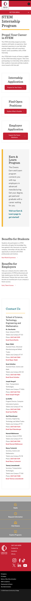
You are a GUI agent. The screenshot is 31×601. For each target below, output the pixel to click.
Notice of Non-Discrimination (8, 579)
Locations (14, 551)
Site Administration (6, 586)
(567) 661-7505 (15, 409)
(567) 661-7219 (15, 459)
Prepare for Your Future (14, 87)
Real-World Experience (9, 257)
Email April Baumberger (13, 429)
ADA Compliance (5, 581)
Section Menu (14, 12)
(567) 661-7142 (15, 392)
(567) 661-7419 (15, 337)
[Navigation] (29, 4)
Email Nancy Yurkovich (13, 461)
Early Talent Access (8, 285)
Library (13, 554)
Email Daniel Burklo (12, 340)
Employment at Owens (6, 584)
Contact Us (14, 548)
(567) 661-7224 (15, 427)
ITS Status (3, 576)
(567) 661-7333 (15, 441)
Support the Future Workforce (14, 136)
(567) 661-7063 (15, 357)
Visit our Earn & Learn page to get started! (15, 213)
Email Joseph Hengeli (12, 394)
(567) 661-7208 (15, 476)
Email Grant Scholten (12, 377)
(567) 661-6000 (16, 545)
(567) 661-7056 (15, 375)
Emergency (4, 574)
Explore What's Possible (14, 111)
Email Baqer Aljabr (12, 360)
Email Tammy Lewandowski (14, 479)
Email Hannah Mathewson (14, 444)
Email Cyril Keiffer (11, 412)
